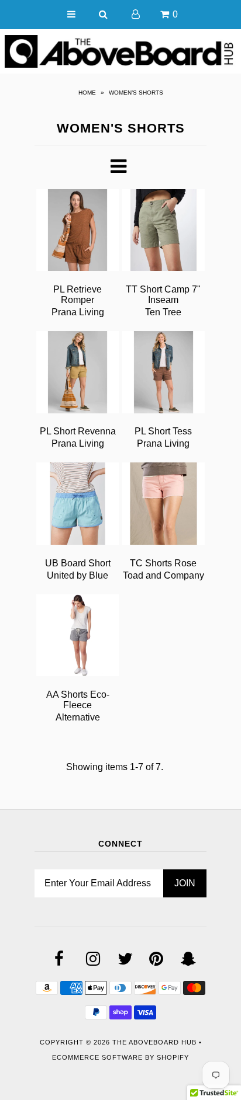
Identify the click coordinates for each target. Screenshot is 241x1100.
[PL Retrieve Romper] (77, 232)
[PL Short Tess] (163, 374)
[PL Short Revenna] (77, 374)
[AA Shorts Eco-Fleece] (77, 637)
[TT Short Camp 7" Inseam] (163, 232)
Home (87, 92)
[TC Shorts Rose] (163, 505)
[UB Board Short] (77, 505)
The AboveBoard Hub (154, 1042)
